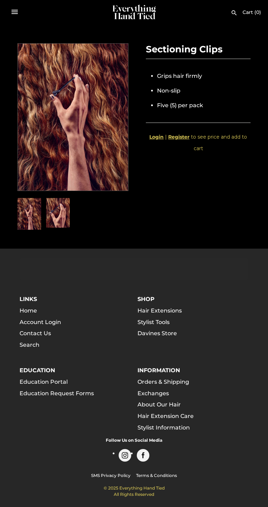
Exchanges (153, 393)
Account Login (40, 322)
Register (178, 137)
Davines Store (157, 333)
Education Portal (44, 382)
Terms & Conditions (156, 475)
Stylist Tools (153, 322)
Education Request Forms (57, 393)
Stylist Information (163, 427)
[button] (113, 117)
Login (156, 137)
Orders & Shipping (163, 382)
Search (29, 344)
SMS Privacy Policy (111, 475)
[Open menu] (14, 12)
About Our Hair (159, 404)
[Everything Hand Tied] (134, 12)
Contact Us (35, 333)
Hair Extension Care (165, 416)
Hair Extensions (159, 310)
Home (28, 310)
